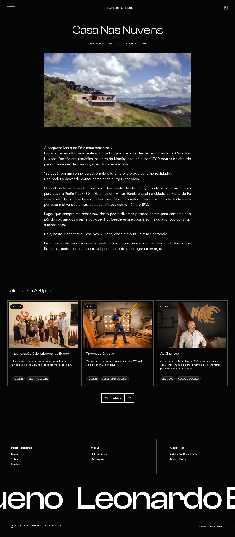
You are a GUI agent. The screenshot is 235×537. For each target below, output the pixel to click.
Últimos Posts (99, 454)
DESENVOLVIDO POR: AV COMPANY (210, 527)
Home (15, 454)
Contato (16, 464)
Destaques (97, 459)
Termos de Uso (178, 459)
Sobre (14, 459)
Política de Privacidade (183, 454)
